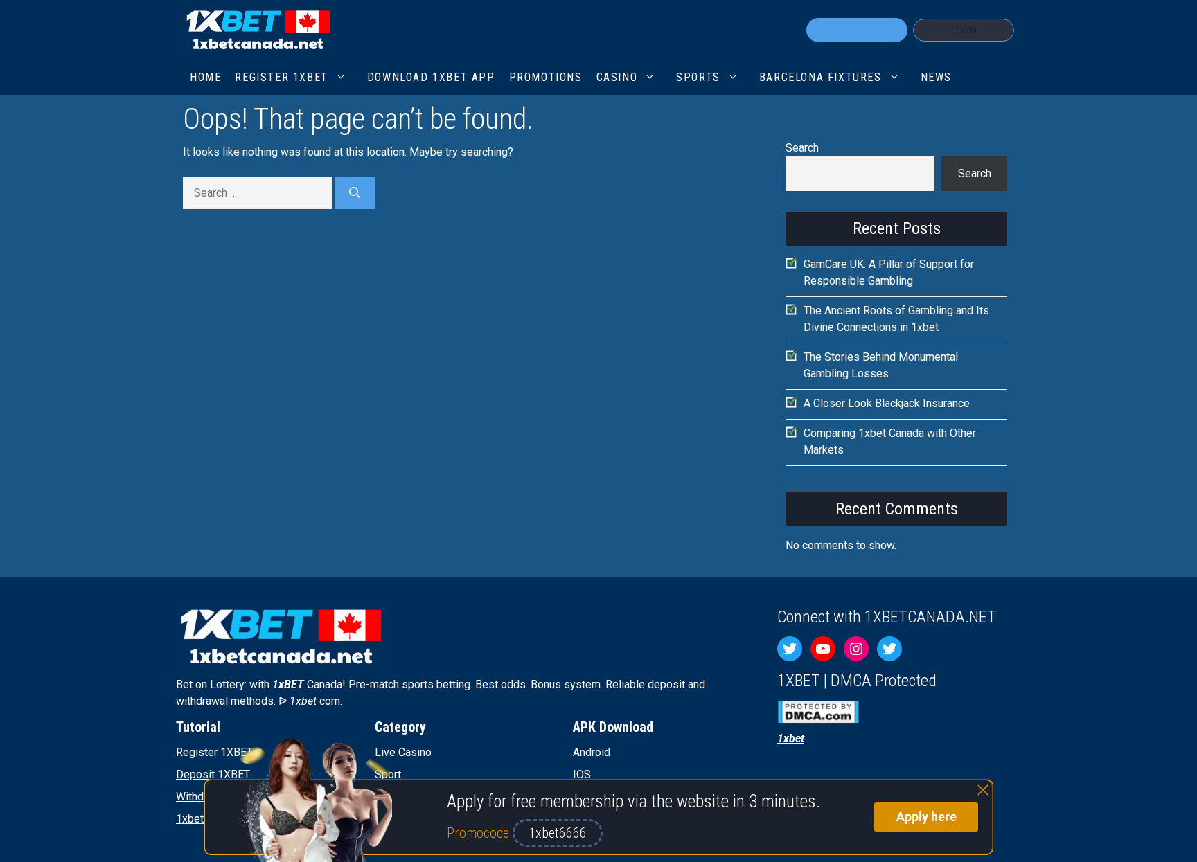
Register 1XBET (214, 752)
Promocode (480, 833)
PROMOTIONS (546, 77)
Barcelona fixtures (820, 77)
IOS (582, 774)
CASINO (617, 77)
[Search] (355, 193)
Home (205, 77)
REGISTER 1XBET (281, 77)
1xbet (190, 818)
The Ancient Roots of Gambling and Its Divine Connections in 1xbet (896, 319)
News (936, 77)
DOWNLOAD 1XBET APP (431, 77)
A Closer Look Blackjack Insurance (887, 403)
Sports (698, 77)
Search (802, 147)
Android (591, 752)
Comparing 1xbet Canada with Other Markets (890, 441)
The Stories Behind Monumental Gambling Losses (881, 365)
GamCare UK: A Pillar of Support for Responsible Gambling (889, 272)
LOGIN (964, 30)
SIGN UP (857, 30)
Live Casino (403, 752)
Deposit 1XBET (213, 774)
